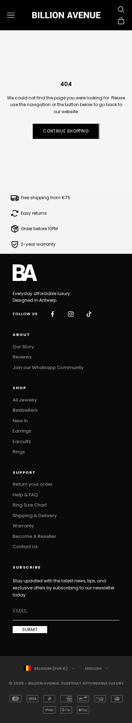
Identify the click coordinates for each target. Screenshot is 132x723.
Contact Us (25, 546)
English (93, 668)
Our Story (23, 346)
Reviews (22, 357)
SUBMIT (30, 629)
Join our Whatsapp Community (48, 367)
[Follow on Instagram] (70, 314)
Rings (19, 451)
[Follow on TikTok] (89, 314)
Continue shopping (66, 131)
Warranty (23, 525)
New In (20, 420)
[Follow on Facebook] (52, 314)
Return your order (33, 484)
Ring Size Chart (30, 505)
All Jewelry (25, 400)
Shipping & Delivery (35, 515)
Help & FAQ (25, 494)
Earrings (22, 431)
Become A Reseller (34, 536)
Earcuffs (22, 441)
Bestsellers (25, 410)
